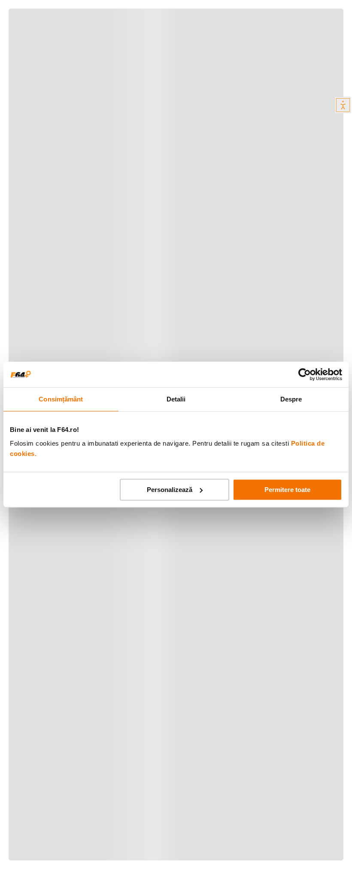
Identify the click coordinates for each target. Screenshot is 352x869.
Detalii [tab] (176, 399)
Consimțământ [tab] (61, 399)
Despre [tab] (291, 399)
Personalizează (169, 489)
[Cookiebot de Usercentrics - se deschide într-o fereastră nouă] (304, 374)
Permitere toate (287, 489)
